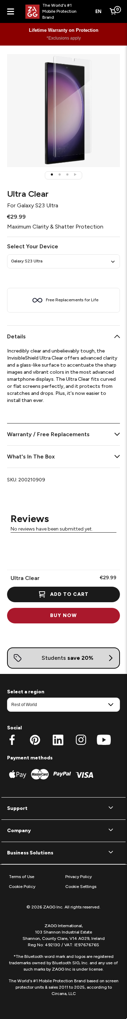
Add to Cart (69, 594)
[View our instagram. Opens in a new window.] (81, 740)
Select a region (25, 692)
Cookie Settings (80, 886)
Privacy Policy (78, 876)
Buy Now (63, 615)
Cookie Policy (22, 886)
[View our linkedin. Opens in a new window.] (58, 740)
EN (98, 11)
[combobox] (98, 11)
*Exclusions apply (64, 38)
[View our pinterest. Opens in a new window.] (35, 740)
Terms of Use (21, 876)
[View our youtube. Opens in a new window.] (104, 740)
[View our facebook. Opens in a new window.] (12, 740)
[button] (52, 174)
